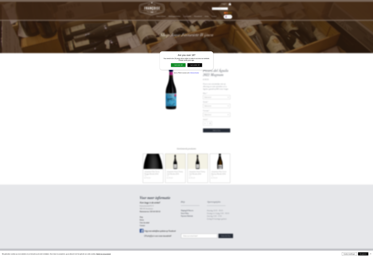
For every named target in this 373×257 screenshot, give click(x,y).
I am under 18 (195, 65)
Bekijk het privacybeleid (103, 254)
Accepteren (363, 254)
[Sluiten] (371, 253)
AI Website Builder (194, 73)
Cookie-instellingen (349, 254)
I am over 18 (178, 65)
